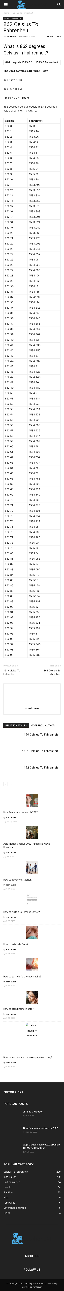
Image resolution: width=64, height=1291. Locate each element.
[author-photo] (32, 703)
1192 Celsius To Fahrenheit (40, 767)
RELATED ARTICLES (16, 725)
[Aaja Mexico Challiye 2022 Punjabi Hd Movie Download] (11, 1149)
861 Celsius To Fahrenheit (11, 672)
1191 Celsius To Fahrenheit (40, 751)
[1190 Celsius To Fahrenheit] (11, 738)
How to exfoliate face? (15, 944)
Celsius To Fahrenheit (22, 12)
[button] (5, 4)
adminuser (11, 36)
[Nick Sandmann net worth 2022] (11, 1132)
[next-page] (11, 784)
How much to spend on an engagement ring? (27, 1057)
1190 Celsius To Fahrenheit (40, 734)
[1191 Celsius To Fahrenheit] (11, 755)
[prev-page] (5, 784)
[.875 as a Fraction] (11, 1116)
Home (6, 12)
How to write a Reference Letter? (21, 912)
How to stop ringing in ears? (18, 1009)
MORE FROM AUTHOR (43, 725)
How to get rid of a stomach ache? (22, 976)
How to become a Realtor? (17, 879)
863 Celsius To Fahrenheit (52, 672)
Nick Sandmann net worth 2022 (20, 812)
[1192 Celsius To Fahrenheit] (11, 771)
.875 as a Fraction (33, 1111)
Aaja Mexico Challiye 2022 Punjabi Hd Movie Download (26, 845)
